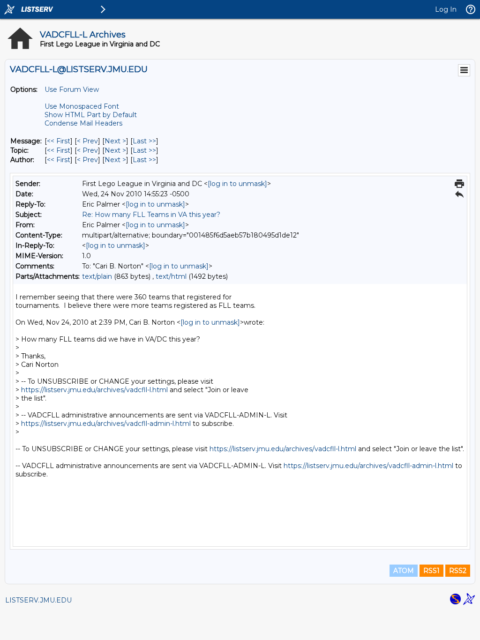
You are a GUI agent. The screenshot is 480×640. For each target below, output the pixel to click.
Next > (115, 141)
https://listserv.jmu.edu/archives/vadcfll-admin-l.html (106, 423)
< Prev (87, 141)
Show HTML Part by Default (91, 115)
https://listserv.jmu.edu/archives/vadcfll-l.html (94, 390)
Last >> (144, 141)
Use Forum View (72, 89)
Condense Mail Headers (83, 123)
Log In (446, 9)
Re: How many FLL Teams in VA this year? (151, 214)
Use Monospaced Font (82, 106)
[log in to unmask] (237, 183)
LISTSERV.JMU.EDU (38, 600)
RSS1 (431, 570)
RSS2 (457, 570)
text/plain (97, 276)
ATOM (403, 570)
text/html (171, 276)
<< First (58, 141)
